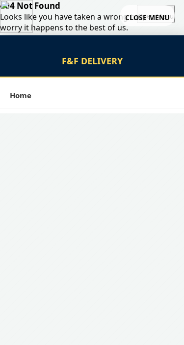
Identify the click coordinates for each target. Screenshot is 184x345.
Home (20, 95)
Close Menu (150, 16)
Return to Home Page (40, 38)
